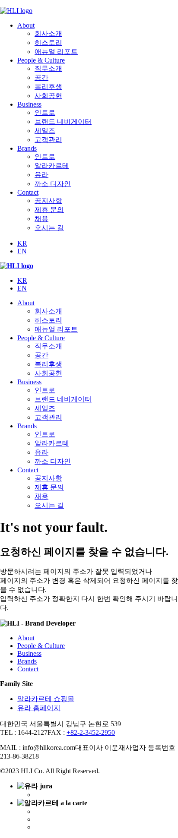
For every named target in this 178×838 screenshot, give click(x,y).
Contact (27, 192)
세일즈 (45, 130)
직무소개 (48, 68)
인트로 (45, 112)
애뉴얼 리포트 (56, 51)
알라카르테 (52, 165)
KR (22, 243)
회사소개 (48, 33)
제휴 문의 (49, 209)
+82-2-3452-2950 (91, 732)
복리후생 (48, 86)
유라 (41, 174)
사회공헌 (48, 95)
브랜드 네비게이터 (63, 121)
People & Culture (41, 60)
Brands (27, 148)
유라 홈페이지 (38, 708)
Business (29, 104)
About (26, 25)
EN (22, 251)
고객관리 (48, 139)
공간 (41, 77)
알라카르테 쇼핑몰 (45, 698)
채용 (41, 218)
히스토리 (48, 42)
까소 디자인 (53, 183)
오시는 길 (49, 227)
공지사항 (48, 200)
